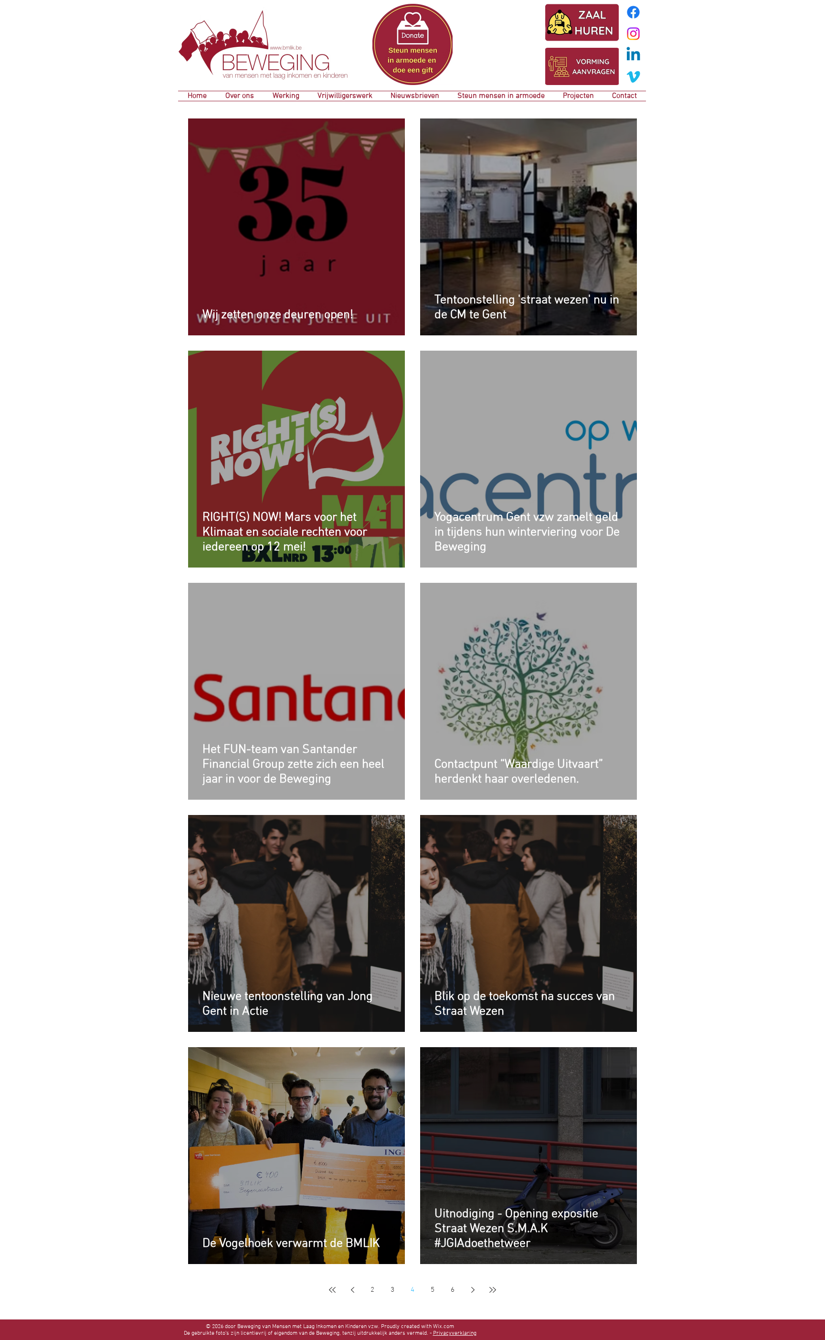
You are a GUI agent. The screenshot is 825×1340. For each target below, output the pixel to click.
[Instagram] (633, 33)
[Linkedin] (633, 55)
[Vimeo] (633, 76)
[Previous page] (352, 1289)
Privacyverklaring (454, 1333)
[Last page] (492, 1289)
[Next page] (472, 1289)
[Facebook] (633, 12)
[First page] (332, 1289)
